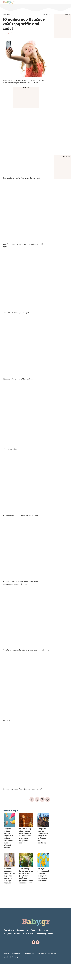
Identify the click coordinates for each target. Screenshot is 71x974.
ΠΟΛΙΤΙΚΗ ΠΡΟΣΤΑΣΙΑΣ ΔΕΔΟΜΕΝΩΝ (34, 953)
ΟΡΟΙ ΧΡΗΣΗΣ (16, 953)
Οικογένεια (43, 930)
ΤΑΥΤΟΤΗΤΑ (7, 953)
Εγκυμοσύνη (22, 930)
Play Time (6, 14)
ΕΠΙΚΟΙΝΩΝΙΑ (52, 953)
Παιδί (33, 930)
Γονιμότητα (9, 930)
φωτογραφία (8, 33)
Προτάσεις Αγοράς (44, 934)
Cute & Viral (28, 934)
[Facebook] (33, 942)
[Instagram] (37, 942)
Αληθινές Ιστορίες (12, 934)
